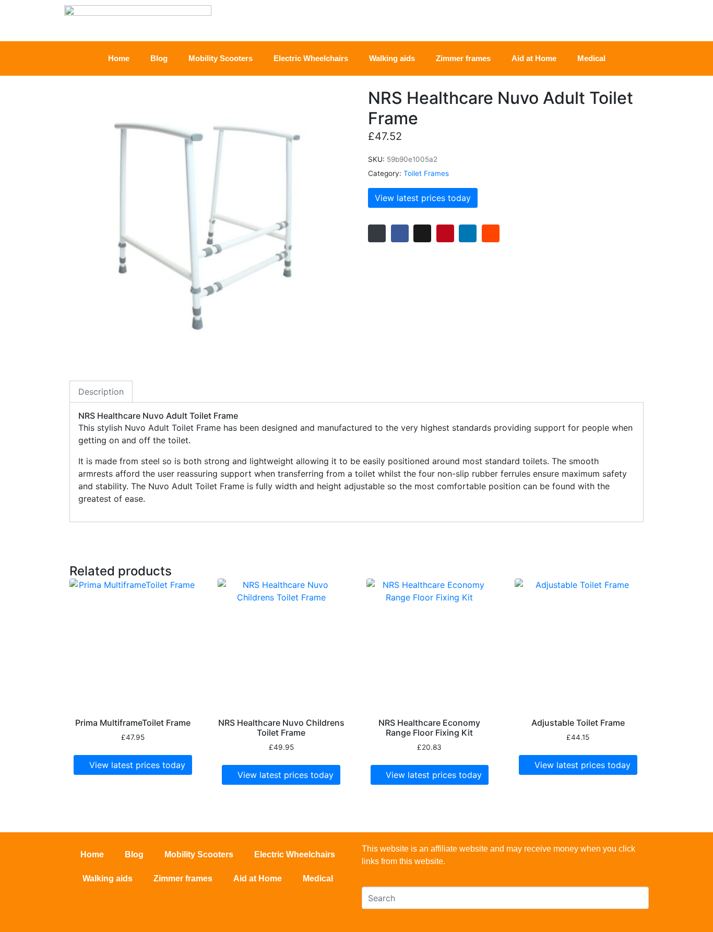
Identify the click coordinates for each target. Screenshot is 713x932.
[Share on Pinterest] (445, 233)
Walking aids (392, 58)
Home (118, 58)
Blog (159, 58)
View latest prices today (423, 198)
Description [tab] (101, 391)
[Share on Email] (377, 233)
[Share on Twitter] (422, 233)
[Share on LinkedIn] (468, 233)
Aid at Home (534, 58)
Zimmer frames (463, 58)
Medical (591, 58)
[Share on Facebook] (400, 233)
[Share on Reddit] (491, 233)
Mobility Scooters (220, 58)
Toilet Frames (426, 173)
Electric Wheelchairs (311, 58)
